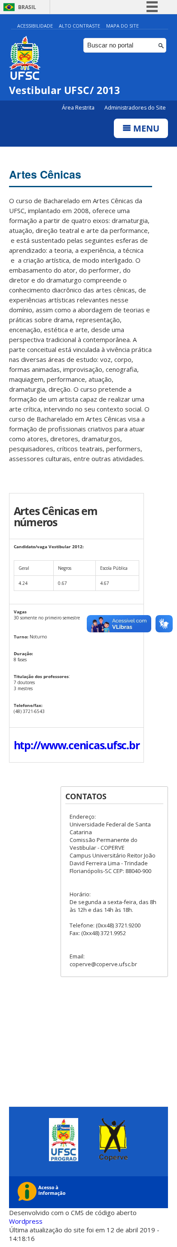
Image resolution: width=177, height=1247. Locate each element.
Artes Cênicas (45, 174)
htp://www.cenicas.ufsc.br (77, 745)
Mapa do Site (122, 25)
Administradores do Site (135, 107)
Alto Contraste (79, 25)
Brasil (27, 7)
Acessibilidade (35, 25)
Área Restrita (79, 107)
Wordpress (26, 1221)
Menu (145, 128)
